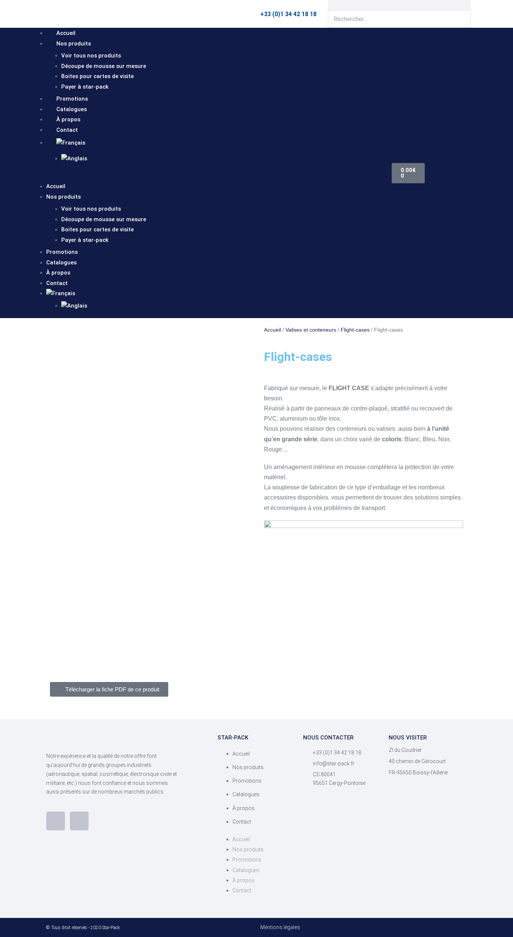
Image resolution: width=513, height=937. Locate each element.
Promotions (72, 98)
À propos (68, 119)
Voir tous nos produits (91, 55)
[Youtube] (79, 821)
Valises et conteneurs (310, 330)
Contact (67, 130)
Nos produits (73, 43)
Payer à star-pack (85, 86)
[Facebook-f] (55, 821)
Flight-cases (355, 330)
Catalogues (71, 109)
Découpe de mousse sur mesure (103, 66)
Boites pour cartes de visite (97, 76)
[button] (211, 176)
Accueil (65, 33)
